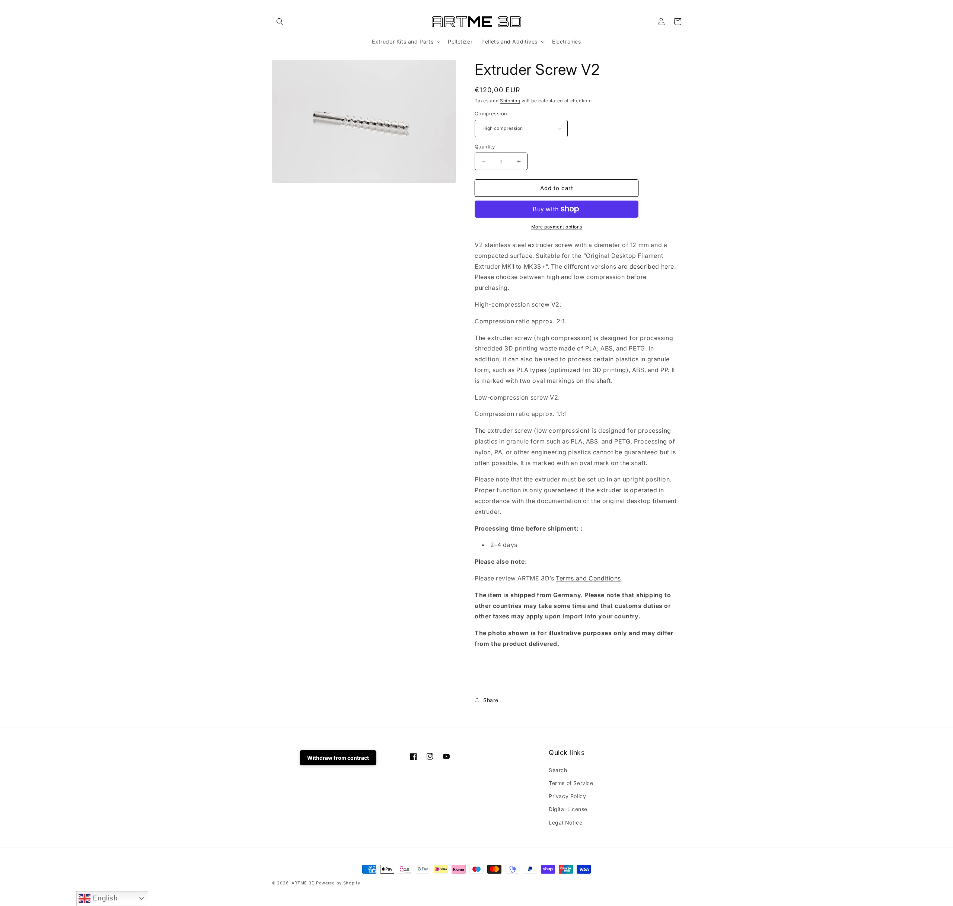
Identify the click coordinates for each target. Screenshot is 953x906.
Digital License (568, 809)
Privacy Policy (567, 796)
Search (558, 770)
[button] (280, 21)
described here (652, 266)
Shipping (510, 100)
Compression (491, 113)
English (104, 898)
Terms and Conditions (588, 578)
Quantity (485, 147)
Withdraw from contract (338, 758)
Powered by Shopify (338, 883)
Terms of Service (571, 783)
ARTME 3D (303, 883)
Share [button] (490, 700)
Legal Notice (565, 822)
